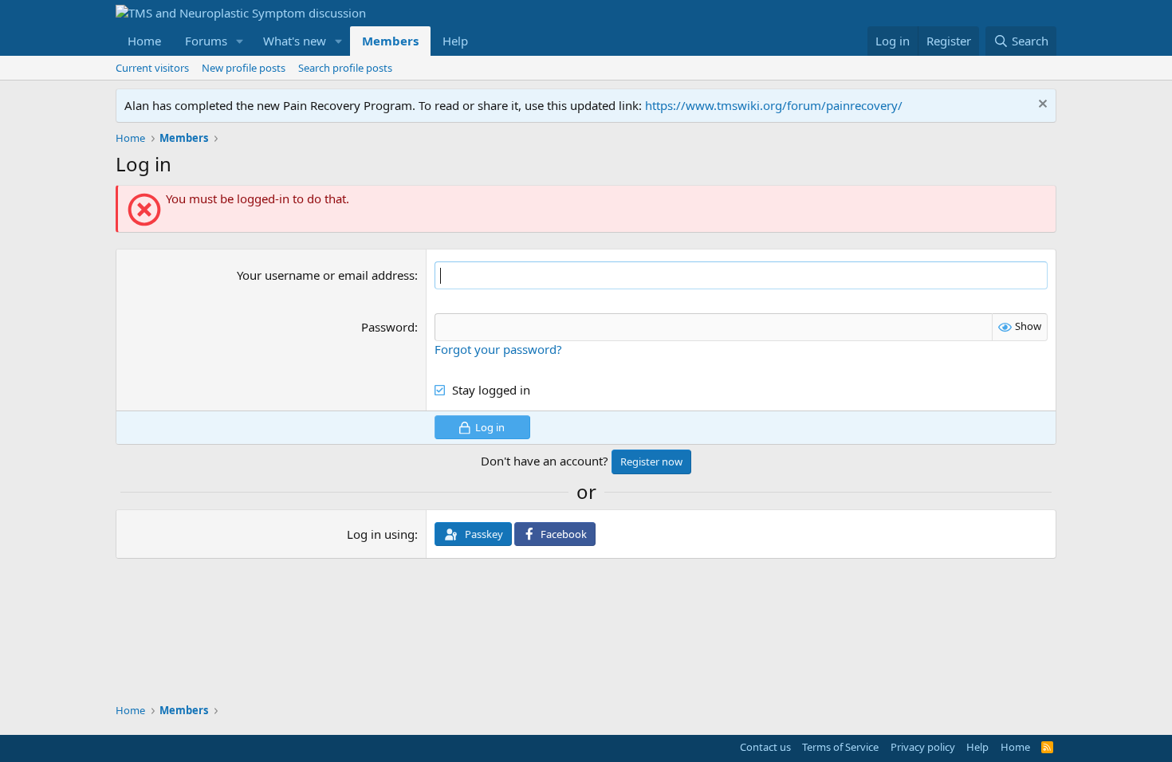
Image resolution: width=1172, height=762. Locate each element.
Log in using (381, 534)
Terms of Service (840, 747)
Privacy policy (923, 747)
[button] (240, 41)
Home (144, 41)
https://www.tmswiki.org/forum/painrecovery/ (774, 105)
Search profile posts (345, 68)
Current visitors (152, 68)
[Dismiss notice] (1041, 105)
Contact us (765, 747)
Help (455, 41)
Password (388, 327)
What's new (294, 41)
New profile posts (243, 68)
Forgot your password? (498, 349)
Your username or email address (326, 275)
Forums (206, 41)
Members (390, 41)
